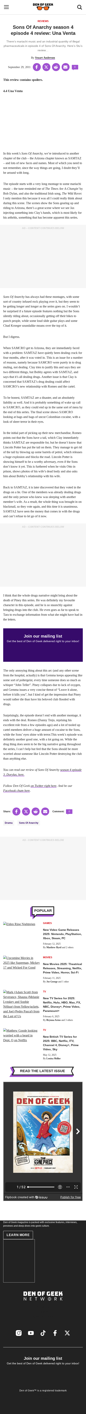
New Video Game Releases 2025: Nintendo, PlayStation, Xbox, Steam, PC (62, 934)
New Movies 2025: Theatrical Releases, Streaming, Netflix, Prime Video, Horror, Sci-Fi (62, 968)
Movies (47, 957)
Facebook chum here (16, 790)
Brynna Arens (53, 1020)
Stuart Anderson (45, 57)
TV (44, 991)
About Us (43, 1307)
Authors (43, 1311)
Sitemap (43, 1398)
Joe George (52, 981)
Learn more (18, 1235)
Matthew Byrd (53, 947)
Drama (9, 822)
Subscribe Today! (43, 1316)
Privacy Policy (43, 1395)
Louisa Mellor (53, 1058)
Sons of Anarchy (28, 822)
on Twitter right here (43, 785)
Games (47, 923)
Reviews (43, 21)
